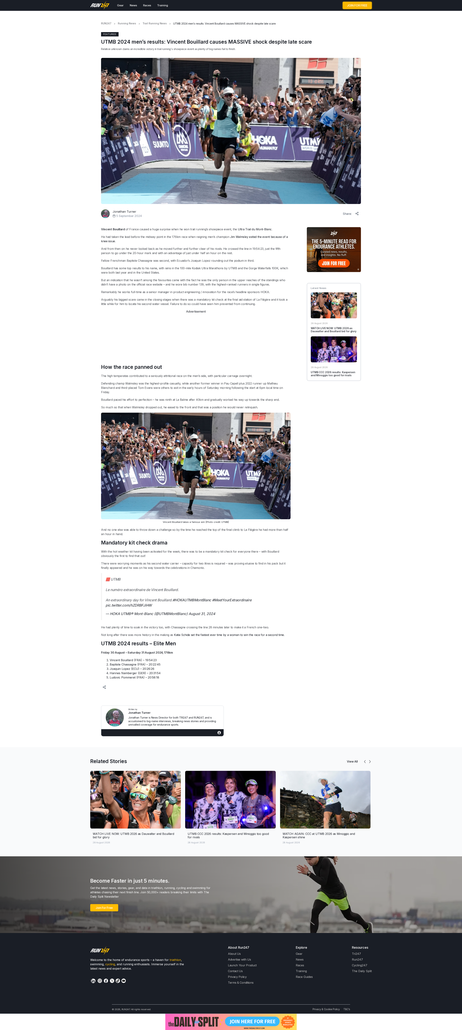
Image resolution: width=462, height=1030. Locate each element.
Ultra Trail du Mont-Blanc (255, 229)
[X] (112, 981)
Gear (120, 5)
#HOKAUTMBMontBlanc (192, 600)
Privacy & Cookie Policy (326, 1009)
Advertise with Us (239, 959)
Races (147, 5)
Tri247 (356, 954)
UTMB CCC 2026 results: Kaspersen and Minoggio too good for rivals (333, 374)
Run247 (357, 959)
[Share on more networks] (357, 212)
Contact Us (235, 971)
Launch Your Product (242, 965)
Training (162, 5)
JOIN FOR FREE (357, 5)
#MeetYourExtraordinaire (232, 600)
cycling (110, 964)
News (133, 5)
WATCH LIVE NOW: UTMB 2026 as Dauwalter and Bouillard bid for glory (333, 330)
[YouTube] (123, 981)
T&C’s (346, 1009)
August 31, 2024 (202, 614)
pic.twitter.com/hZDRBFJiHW (129, 605)
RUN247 (106, 23)
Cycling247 (359, 965)
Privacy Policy (237, 977)
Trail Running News (155, 23)
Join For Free (104, 908)
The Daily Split (362, 971)
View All (352, 761)
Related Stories (108, 761)
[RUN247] (100, 5)
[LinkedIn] (93, 981)
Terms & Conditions (240, 982)
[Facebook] (105, 980)
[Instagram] (100, 981)
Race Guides (304, 977)
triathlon (175, 960)
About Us (234, 954)
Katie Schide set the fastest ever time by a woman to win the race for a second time (229, 635)
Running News (127, 23)
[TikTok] (118, 981)
